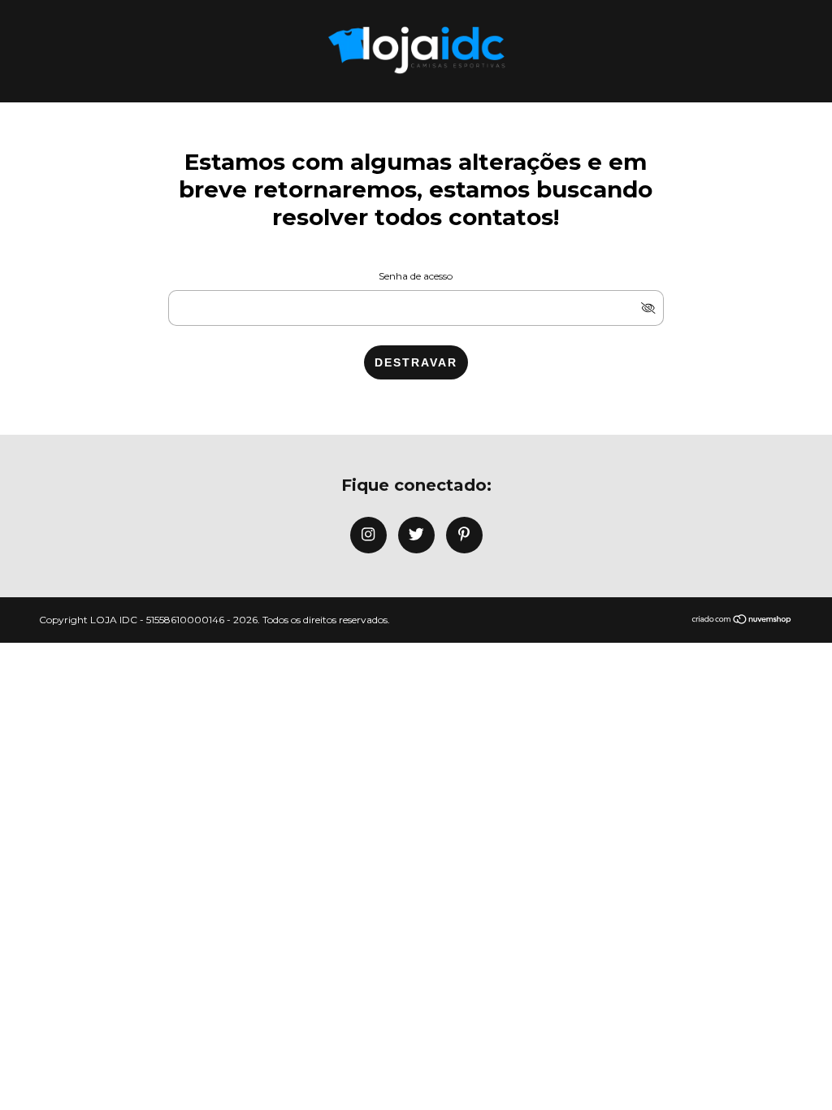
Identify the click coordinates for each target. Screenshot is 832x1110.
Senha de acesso (416, 276)
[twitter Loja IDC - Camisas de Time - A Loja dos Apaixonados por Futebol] (416, 535)
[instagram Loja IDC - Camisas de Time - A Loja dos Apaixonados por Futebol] (368, 535)
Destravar (416, 362)
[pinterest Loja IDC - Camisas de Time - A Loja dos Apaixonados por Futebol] (464, 535)
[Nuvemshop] (742, 620)
